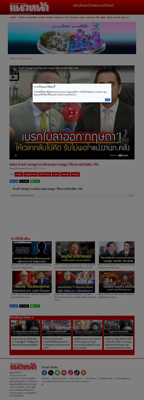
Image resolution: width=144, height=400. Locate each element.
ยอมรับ (107, 99)
